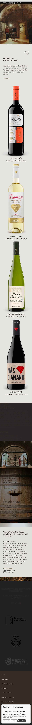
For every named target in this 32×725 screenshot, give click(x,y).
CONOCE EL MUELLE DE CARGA (12, 461)
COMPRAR (6, 78)
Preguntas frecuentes (8, 702)
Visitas (3, 675)
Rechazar (14, 720)
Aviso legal (5, 688)
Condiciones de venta (8, 684)
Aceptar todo (21, 720)
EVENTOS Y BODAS (8, 31)
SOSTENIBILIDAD (8, 568)
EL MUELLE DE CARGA (9, 33)
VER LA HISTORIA (8, 488)
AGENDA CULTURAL (8, 36)
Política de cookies (7, 693)
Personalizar (7, 720)
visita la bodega (7, 28)
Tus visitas (5, 679)
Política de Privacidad (8, 697)
